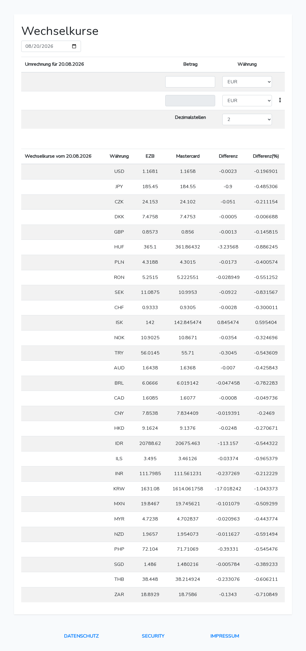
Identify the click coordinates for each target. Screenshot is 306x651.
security (153, 636)
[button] (280, 100)
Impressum (224, 636)
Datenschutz (81, 636)
